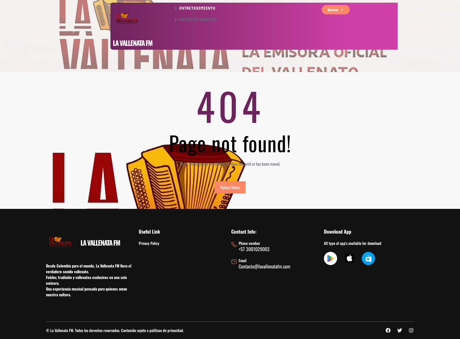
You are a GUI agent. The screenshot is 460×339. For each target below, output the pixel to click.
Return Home (230, 187)
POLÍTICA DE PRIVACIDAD (198, 20)
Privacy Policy (149, 243)
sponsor (333, 9)
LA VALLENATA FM (132, 43)
